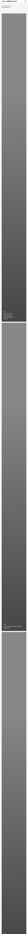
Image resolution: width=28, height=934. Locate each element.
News (5, 311)
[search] (23, 1)
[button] (25, 1)
